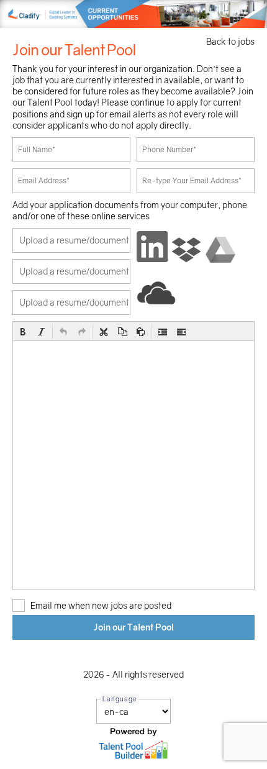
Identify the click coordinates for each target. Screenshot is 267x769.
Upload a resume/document (74, 240)
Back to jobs (230, 41)
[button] (23, 331)
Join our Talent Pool (134, 627)
